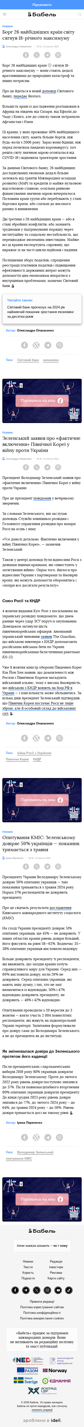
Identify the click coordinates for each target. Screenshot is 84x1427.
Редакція (56, 1261)
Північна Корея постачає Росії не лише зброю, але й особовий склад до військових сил (39, 708)
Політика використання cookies (42, 1318)
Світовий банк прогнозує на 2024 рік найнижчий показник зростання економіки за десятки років (40, 311)
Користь (28, 1272)
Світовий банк (28, 360)
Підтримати (42, 5)
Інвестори (56, 1267)
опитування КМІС (19, 1158)
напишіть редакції (42, 1409)
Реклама (56, 1272)
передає (20, 96)
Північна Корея (17, 759)
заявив (46, 636)
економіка (51, 360)
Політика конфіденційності (42, 1312)
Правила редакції (42, 1301)
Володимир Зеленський (35, 1152)
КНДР (37, 759)
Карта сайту (56, 1278)
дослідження (60, 908)
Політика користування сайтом (42, 1307)
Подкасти (28, 1278)
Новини (28, 1261)
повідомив (42, 498)
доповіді (49, 91)
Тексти (28, 1267)
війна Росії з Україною (34, 753)
